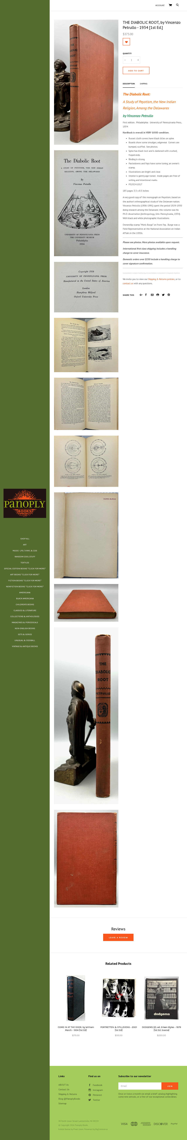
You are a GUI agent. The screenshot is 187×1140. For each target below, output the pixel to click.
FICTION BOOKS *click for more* (24, 580)
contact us (128, 283)
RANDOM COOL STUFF (25, 556)
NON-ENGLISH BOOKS (25, 628)
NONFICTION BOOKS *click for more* (25, 586)
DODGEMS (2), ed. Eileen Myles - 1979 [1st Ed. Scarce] (161, 1028)
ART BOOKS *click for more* (24, 574)
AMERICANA (24, 592)
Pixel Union (78, 1129)
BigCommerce (101, 1129)
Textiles (25, 562)
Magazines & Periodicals (25, 622)
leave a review (118, 937)
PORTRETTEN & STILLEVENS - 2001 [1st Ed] (118, 1028)
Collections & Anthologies (24, 616)
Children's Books (25, 604)
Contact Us (63, 1089)
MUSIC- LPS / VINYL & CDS (25, 550)
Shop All (24, 538)
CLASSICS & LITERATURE (25, 610)
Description (129, 84)
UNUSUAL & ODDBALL (25, 640)
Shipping (143, 84)
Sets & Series (25, 634)
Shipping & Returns (67, 1094)
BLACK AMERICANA (25, 598)
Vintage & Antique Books (25, 646)
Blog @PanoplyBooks (69, 1098)
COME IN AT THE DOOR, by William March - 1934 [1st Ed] (76, 1028)
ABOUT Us (63, 1084)
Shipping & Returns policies (161, 279)
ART (25, 544)
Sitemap (62, 1103)
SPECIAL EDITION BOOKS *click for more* (25, 568)
